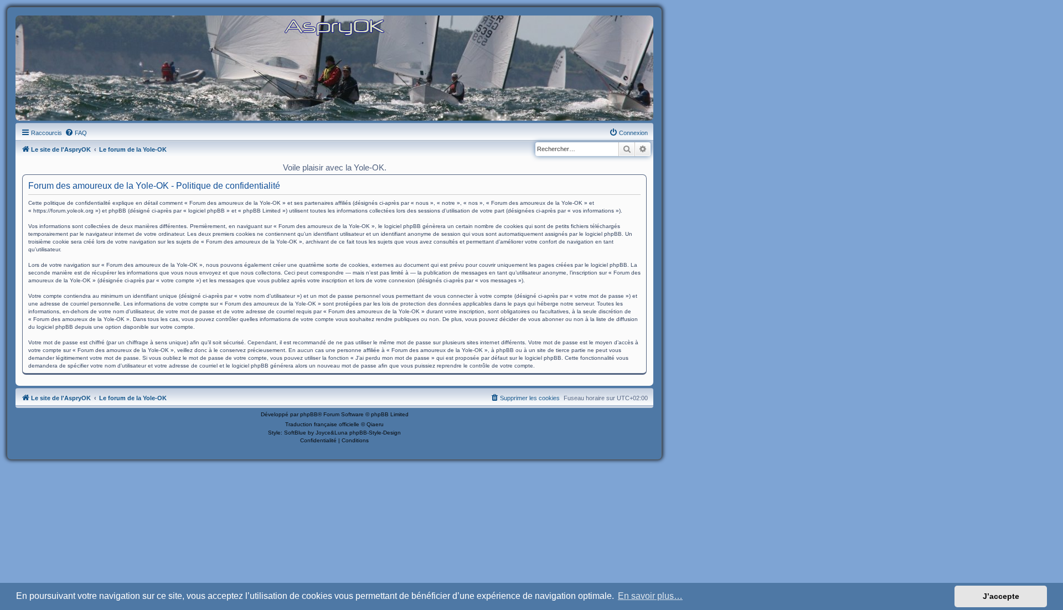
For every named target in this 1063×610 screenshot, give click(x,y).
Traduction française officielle (322, 424)
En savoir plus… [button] (650, 596)
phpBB (309, 414)
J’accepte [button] (1001, 596)
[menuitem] (76, 132)
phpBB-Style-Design (375, 433)
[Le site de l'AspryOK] (334, 26)
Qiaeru (375, 424)
